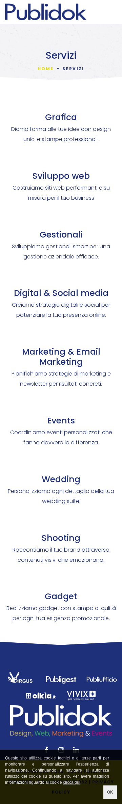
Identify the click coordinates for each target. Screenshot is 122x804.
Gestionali (61, 235)
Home (46, 69)
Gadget (61, 596)
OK (110, 792)
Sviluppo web (61, 176)
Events (61, 420)
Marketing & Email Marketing (61, 357)
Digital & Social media (61, 293)
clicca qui (71, 782)
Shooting (61, 538)
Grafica (61, 117)
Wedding (61, 479)
